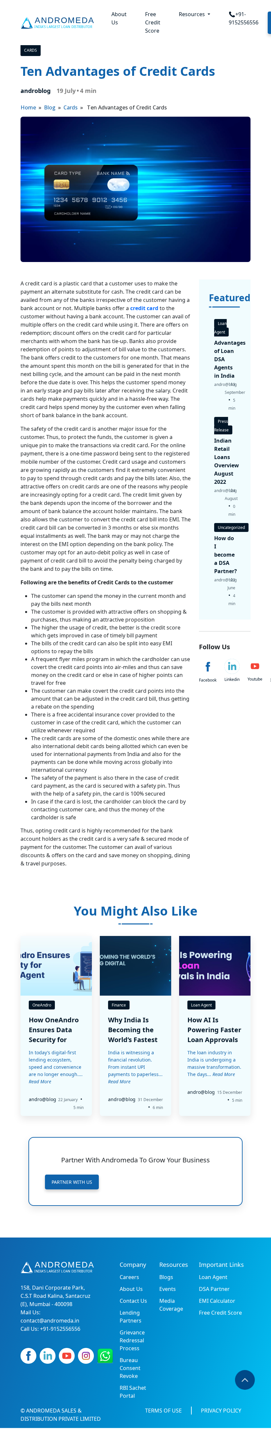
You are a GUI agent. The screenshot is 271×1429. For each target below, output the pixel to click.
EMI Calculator (217, 1300)
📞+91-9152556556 (243, 18)
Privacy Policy (221, 1410)
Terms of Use (163, 1410)
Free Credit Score (152, 22)
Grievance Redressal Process (132, 1340)
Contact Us (133, 1300)
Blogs (166, 1277)
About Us (119, 18)
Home (28, 107)
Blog (50, 107)
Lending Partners (130, 1316)
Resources (192, 14)
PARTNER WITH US (72, 1182)
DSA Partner (214, 1289)
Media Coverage (171, 1304)
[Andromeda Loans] (58, 23)
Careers (129, 1277)
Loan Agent (213, 1277)
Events (167, 1289)
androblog (35, 91)
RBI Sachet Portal (133, 1391)
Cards (30, 50)
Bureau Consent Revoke (130, 1368)
